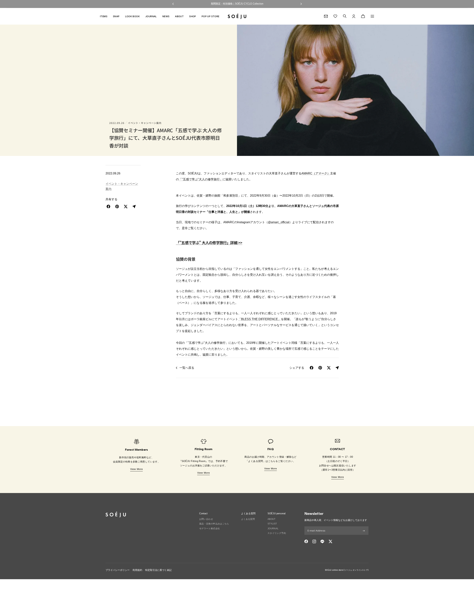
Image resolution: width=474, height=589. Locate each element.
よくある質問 (248, 519)
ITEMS (103, 16)
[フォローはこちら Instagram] (314, 541)
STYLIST (272, 523)
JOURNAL (151, 16)
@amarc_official (278, 222)
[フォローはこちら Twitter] (330, 541)
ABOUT (179, 16)
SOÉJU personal (277, 513)
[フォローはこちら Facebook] (306, 541)
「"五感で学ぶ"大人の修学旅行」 (201, 179)
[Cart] (363, 16)
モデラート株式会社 (209, 528)
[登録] (364, 530)
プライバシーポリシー (118, 570)
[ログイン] (353, 16)
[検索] (344, 16)
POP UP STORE (210, 16)
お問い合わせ (206, 519)
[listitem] (108, 206)
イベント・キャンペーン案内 (144, 123)
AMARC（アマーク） (315, 173)
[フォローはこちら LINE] (322, 541)
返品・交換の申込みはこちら (214, 523)
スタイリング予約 (277, 533)
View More (136, 469)
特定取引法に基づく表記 (158, 570)
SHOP (192, 16)
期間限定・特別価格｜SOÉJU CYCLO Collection (237, 3)
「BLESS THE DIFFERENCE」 (259, 319)
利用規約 (137, 570)
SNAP (116, 16)
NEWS (166, 16)
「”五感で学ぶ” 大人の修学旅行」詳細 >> (209, 242)
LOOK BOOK (132, 16)
